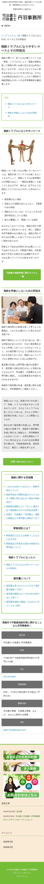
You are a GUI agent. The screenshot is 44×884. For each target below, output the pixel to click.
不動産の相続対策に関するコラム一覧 (22, 275)
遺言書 (19, 811)
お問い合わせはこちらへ (22, 461)
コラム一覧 (15, 35)
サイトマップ (22, 876)
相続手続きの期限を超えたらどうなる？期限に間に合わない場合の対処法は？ (22, 498)
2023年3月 (8, 842)
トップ (4, 35)
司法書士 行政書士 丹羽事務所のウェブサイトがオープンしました (21, 818)
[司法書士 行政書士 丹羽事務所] (22, 19)
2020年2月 (8, 847)
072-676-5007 (9, 677)
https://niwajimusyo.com (14, 730)
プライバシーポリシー (22, 873)
